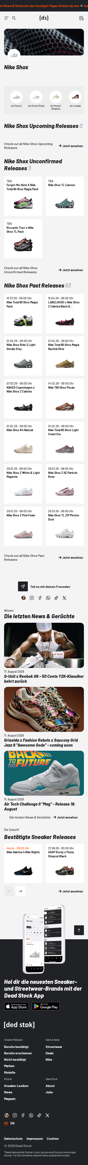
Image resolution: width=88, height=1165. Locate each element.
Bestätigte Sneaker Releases (40, 836)
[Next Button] (20, 891)
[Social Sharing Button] (23, 586)
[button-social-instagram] (31, 597)
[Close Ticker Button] (81, 5)
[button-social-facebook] (39, 597)
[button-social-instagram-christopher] (23, 597)
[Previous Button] (9, 891)
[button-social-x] (64, 597)
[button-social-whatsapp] (48, 597)
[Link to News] (13, 18)
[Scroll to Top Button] (79, 930)
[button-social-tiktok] (56, 597)
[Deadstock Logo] (44, 18)
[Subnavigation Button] (6, 18)
